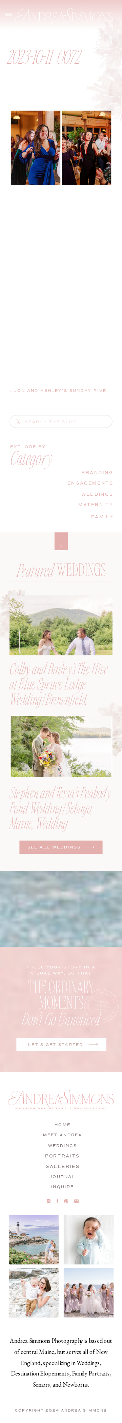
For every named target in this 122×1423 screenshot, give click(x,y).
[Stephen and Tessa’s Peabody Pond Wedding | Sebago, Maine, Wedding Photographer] (61, 746)
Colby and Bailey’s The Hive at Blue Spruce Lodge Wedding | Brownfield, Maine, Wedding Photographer (58, 698)
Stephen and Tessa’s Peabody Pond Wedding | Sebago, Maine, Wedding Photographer (59, 814)
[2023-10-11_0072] (17, 421)
